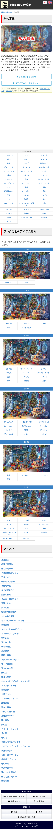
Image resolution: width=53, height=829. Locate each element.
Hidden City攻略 (6, 12)
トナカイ (26, 195)
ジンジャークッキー (44, 179)
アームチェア (8, 155)
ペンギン (9, 213)
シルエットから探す (27, 77)
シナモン (26, 175)
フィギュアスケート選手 (26, 204)
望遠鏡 (26, 213)
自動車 (9, 175)
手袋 (44, 191)
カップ (26, 163)
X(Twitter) (9, 91)
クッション (26, 167)
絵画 (8, 163)
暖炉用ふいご (8, 191)
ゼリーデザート (44, 183)
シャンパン (9, 179)
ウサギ (9, 159)
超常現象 (40, 801)
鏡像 (15, 812)
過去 (40, 812)
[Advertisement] (26, 120)
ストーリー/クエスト (15, 796)
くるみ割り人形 (44, 167)
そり (8, 187)
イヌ (26, 155)
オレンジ (44, 159)
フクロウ (9, 209)
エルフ (26, 159)
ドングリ (44, 195)
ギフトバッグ (8, 167)
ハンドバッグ (8, 203)
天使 (8, 195)
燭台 (26, 179)
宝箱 (44, 187)
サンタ (44, 171)
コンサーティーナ (26, 171)
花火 (44, 199)
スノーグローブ (9, 183)
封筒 (44, 203)
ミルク (9, 217)
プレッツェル (44, 209)
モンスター (40, 796)
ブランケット (26, 209)
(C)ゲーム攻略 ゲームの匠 (26, 826)
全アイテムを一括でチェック (27, 83)
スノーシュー (26, 183)
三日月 (44, 213)
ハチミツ (9, 199)
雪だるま (44, 217)
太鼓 (26, 187)
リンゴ (9, 221)
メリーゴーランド (26, 217)
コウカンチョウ (9, 171)
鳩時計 (26, 199)
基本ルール (15, 801)
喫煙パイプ (44, 163)
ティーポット (26, 191)
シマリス (44, 175)
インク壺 (44, 155)
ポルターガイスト (28, 817)
